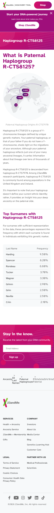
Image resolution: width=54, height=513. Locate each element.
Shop (43, 5)
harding (10, 254)
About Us (31, 429)
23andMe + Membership (14, 435)
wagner (10, 278)
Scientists (31, 468)
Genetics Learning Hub (38, 445)
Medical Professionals (37, 463)
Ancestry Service (11, 429)
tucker (9, 272)
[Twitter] (29, 499)
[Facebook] (9, 499)
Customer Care (34, 450)
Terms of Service (11, 463)
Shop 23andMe (27, 25)
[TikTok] (43, 499)
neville (9, 296)
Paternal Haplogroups (26, 380)
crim (8, 302)
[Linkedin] (36, 499)
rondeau (10, 266)
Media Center (33, 435)
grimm (9, 284)
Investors (31, 424)
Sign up (13, 357)
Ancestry (7, 379)
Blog (29, 440)
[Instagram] (23, 499)
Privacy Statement (11, 468)
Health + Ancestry (11, 424)
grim (8, 290)
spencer (10, 260)
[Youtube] (16, 499)
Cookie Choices (10, 473)
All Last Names (16, 380)
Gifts (5, 440)
